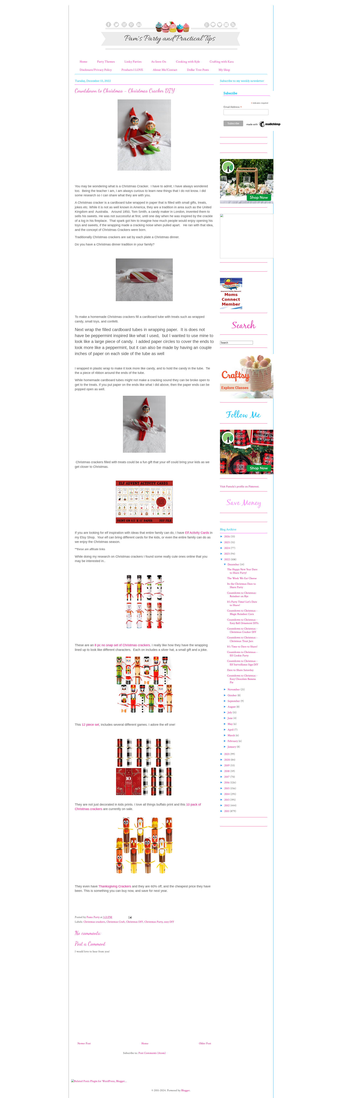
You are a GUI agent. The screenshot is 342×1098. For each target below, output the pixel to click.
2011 (227, 811)
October (232, 695)
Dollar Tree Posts (198, 70)
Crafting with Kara (222, 62)
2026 (227, 536)
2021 (227, 754)
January (232, 747)
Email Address (233, 107)
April (231, 730)
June (230, 718)
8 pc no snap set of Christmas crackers (122, 645)
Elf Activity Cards (197, 533)
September (234, 701)
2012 (227, 805)
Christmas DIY (134, 922)
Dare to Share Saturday (240, 670)
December (234, 564)
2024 (227, 548)
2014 (227, 794)
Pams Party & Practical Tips (82, 14)
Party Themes (106, 62)
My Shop (224, 70)
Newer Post (84, 1043)
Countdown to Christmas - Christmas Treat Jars (242, 639)
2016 (227, 782)
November (234, 689)
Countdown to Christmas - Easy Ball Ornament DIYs (242, 621)
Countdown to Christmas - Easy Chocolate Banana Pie (242, 679)
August (232, 707)
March (232, 735)
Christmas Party (153, 922)
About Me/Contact (165, 70)
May (230, 724)
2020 (227, 760)
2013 (227, 800)
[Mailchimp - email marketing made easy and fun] (263, 127)
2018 (227, 771)
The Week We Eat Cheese (242, 578)
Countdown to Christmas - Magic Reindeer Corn (242, 612)
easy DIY (169, 922)
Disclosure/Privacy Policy (96, 70)
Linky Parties (133, 62)
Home (83, 62)
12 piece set (90, 724)
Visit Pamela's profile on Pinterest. (239, 486)
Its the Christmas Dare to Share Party (241, 585)
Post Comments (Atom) (152, 1053)
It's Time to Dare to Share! (242, 647)
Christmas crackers (94, 922)
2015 (227, 788)
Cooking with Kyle (188, 62)
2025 (227, 542)
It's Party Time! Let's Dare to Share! (242, 603)
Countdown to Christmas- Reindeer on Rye (242, 594)
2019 (227, 765)
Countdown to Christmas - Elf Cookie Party (242, 653)
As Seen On (158, 62)
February (233, 741)
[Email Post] (129, 917)
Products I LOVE (132, 70)
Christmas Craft (116, 922)
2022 (227, 559)
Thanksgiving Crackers (115, 886)
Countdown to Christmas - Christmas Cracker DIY (242, 630)
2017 (227, 777)
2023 (227, 554)
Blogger (185, 1090)
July (230, 712)
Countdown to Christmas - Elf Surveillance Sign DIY (242, 662)
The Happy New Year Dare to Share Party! (242, 571)
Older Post (205, 1043)
